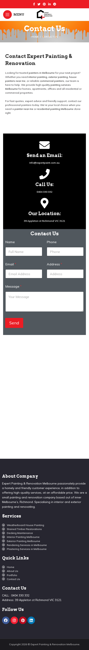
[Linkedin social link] (49, 4)
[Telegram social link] (54, 4)
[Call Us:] (44, 174)
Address (54, 264)
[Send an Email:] (44, 145)
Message (13, 286)
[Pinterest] (22, 620)
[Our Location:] (44, 203)
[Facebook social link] (34, 4)
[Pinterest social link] (44, 4)
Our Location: (44, 213)
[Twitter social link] (39, 4)
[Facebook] (6, 620)
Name (10, 242)
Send (14, 322)
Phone (52, 242)
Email (10, 264)
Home (34, 36)
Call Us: (44, 184)
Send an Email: (44, 155)
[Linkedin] (31, 620)
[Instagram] (14, 620)
